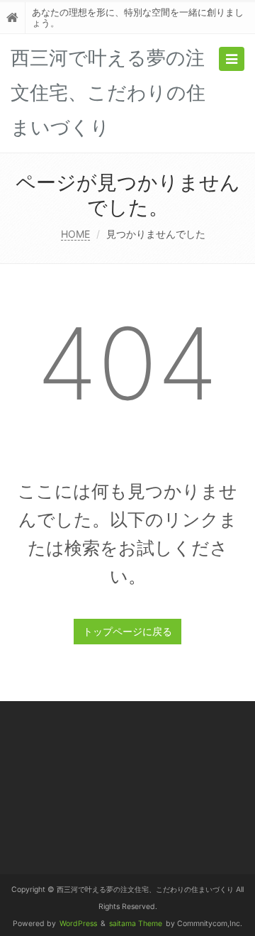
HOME (75, 234)
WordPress (78, 923)
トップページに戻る (127, 631)
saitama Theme (135, 923)
